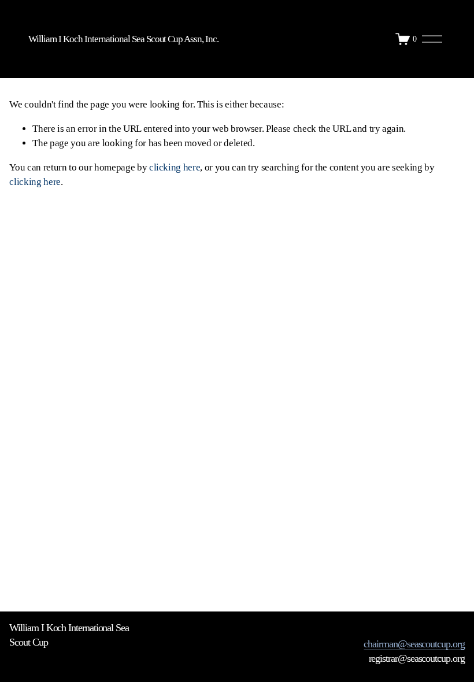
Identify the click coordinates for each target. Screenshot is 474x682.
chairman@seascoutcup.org (414, 644)
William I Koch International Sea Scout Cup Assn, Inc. (123, 39)
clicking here (175, 167)
